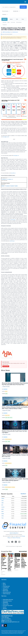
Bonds (6, 391)
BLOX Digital (21, 633)
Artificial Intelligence (8, 439)
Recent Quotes (5, 11)
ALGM (6, 417)
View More (23, 493)
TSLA (2, 518)
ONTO (11, 417)
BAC (2, 505)
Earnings (13, 487)
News (8, 22)
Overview (4, 22)
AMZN (2, 498)
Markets (4, 19)
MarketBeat (5, 389)
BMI (8, 417)
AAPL (6, 465)
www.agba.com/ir (6, 136)
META (2, 509)
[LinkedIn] (15, 542)
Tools (23, 19)
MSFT (6, 441)
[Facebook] (12, 542)
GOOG (2, 507)
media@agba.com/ (4, 179)
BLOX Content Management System (11, 633)
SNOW (6, 489)
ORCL (2, 515)
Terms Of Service (16, 537)
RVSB (6, 393)
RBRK (9, 441)
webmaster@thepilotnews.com (12, 621)
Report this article (5, 366)
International (18, 22)
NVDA (2, 513)
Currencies (13, 22)
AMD (2, 502)
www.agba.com (16, 155)
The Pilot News (9, 630)
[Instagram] (19, 542)
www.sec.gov (13, 219)
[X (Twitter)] (8, 542)
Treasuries (5, 24)
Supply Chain (7, 415)
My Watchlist (15, 11)
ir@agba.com (10, 179)
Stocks (11, 19)
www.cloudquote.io (14, 533)
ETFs (17, 19)
